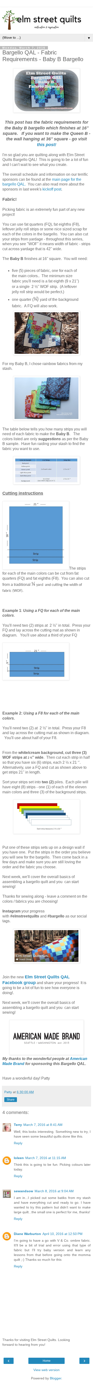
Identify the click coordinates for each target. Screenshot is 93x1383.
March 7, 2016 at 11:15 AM (45, 1158)
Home (47, 1360)
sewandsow (23, 1191)
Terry (18, 1125)
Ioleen (19, 1158)
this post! (46, 144)
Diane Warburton (27, 1234)
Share (11, 1099)
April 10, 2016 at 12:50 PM (62, 1234)
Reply (18, 1143)
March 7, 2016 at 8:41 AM (42, 1125)
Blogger (55, 1378)
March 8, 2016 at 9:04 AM (54, 1191)
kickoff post (51, 189)
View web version (46, 1370)
